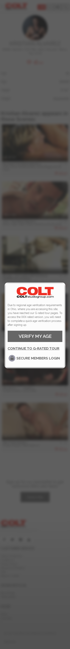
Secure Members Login (38, 358)
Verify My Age (35, 336)
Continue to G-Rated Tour (33, 348)
